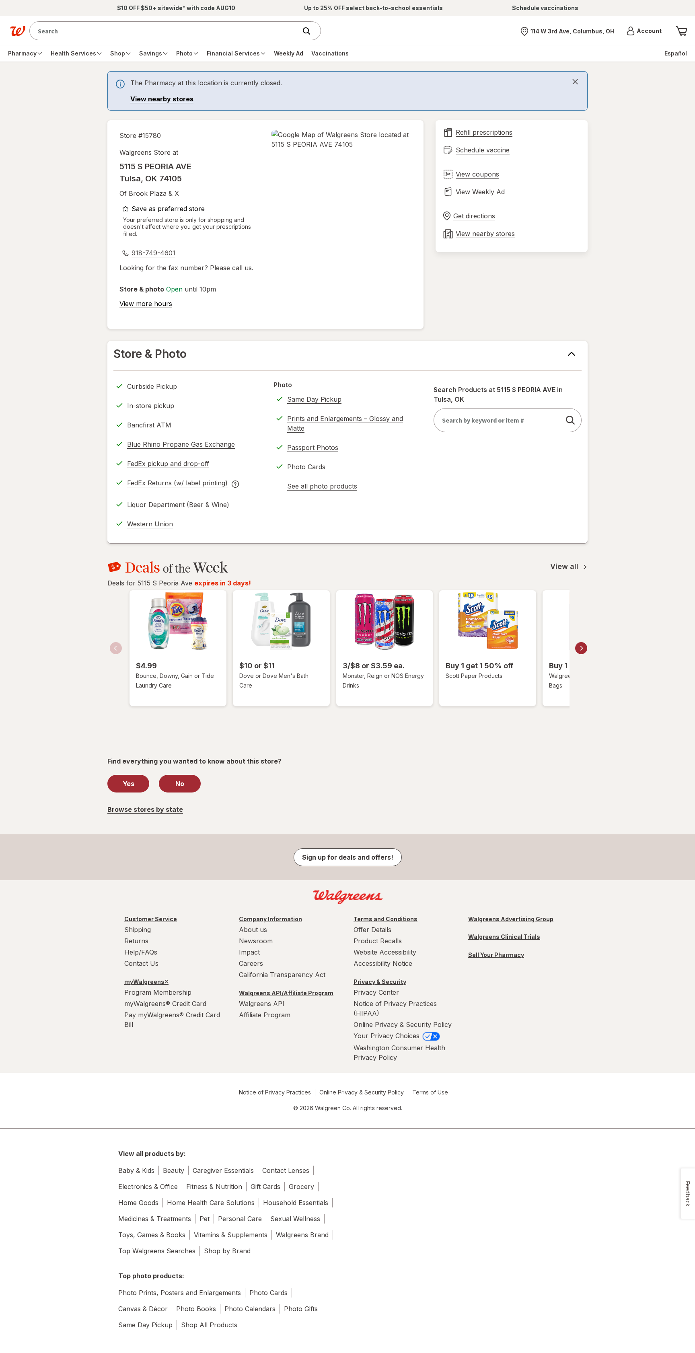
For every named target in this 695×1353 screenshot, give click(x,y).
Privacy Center (376, 992)
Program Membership (157, 992)
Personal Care (240, 1219)
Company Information (270, 919)
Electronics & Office (148, 1187)
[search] (570, 420)
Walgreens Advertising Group (510, 919)
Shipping (137, 930)
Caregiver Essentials (223, 1170)
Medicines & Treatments (154, 1219)
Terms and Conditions (385, 919)
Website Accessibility (385, 952)
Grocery (301, 1187)
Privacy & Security (380, 981)
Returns (136, 941)
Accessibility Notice (383, 963)
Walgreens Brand (302, 1235)
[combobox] (165, 31)
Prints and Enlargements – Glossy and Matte (345, 423)
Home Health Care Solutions (211, 1203)
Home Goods (138, 1203)
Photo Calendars (250, 1309)
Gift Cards (265, 1187)
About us (253, 930)
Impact (249, 952)
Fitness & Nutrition (214, 1187)
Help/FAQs (140, 952)
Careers (251, 963)
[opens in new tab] (341, 139)
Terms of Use (430, 1092)
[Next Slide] (581, 648)
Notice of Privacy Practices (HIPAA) (395, 1008)
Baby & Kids (136, 1170)
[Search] (310, 31)
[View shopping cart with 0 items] (681, 31)
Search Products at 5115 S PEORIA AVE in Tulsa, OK (498, 394)
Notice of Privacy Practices (275, 1092)
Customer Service (150, 919)
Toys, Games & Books (151, 1235)
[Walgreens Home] (17, 31)
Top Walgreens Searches (156, 1251)
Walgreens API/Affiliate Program (286, 993)
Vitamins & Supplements (230, 1235)
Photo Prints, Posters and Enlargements (179, 1293)
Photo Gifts (301, 1309)
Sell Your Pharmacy (496, 954)
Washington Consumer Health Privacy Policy (399, 1052)
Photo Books (196, 1309)
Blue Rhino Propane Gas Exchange (181, 444)
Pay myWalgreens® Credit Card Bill (172, 1020)
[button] (644, 31)
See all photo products (322, 487)
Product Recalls (378, 941)
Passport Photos (312, 447)
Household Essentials (295, 1203)
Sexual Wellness (295, 1219)
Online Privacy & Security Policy (403, 1024)
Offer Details (372, 930)
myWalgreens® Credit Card (165, 1004)
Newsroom (256, 941)
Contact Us (141, 963)
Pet (204, 1219)
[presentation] (347, 91)
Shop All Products (209, 1325)
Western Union (150, 524)
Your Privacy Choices (388, 1036)
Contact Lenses (285, 1170)
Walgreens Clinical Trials (504, 936)
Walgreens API (261, 1004)
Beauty (173, 1170)
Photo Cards (306, 467)
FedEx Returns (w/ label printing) (177, 484)
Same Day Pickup (314, 399)
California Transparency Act (282, 975)
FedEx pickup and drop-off (168, 465)
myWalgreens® (146, 981)
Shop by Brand (227, 1251)
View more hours (145, 304)
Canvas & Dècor (143, 1309)
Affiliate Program (264, 1015)
